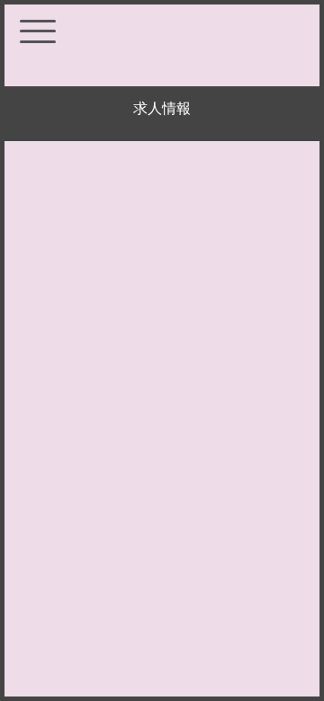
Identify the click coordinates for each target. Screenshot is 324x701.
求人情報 (162, 108)
